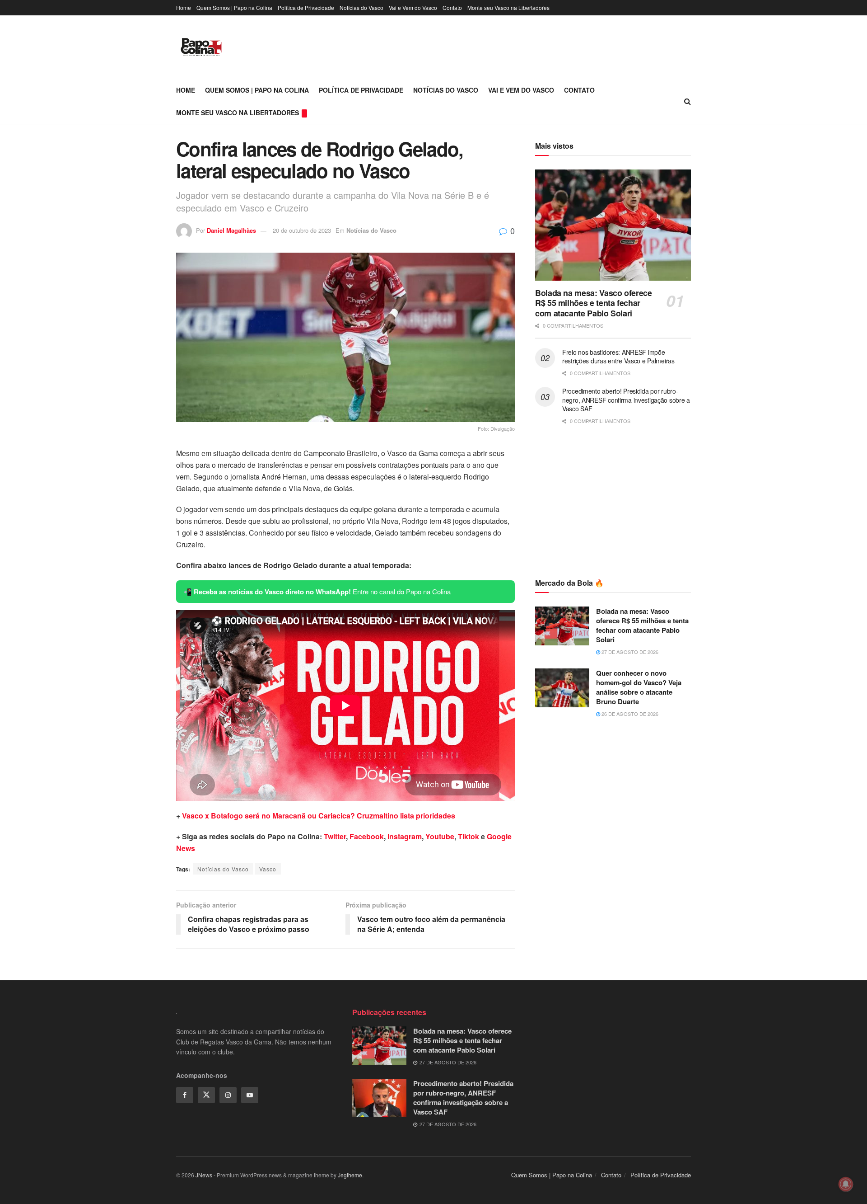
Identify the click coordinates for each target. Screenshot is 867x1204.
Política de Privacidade (306, 7)
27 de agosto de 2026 (629, 651)
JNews (204, 1175)
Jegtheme (350, 1175)
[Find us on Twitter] (206, 1095)
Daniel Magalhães (231, 230)
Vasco (267, 869)
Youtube (439, 836)
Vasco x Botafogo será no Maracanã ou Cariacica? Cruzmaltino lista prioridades (318, 815)
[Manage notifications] (846, 1184)
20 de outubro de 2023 (302, 230)
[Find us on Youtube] (249, 1095)
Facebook (367, 836)
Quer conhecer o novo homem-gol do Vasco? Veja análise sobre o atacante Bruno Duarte (638, 687)
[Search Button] (687, 101)
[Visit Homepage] (201, 47)
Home (183, 7)
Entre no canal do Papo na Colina (402, 591)
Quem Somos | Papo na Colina (234, 7)
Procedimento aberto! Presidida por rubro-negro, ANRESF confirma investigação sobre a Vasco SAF (626, 399)
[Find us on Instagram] (228, 1095)
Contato (452, 7)
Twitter (335, 836)
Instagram (404, 836)
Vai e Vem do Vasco (413, 7)
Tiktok (468, 836)
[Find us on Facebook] (184, 1095)
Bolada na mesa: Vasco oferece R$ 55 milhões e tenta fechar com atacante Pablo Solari (593, 303)
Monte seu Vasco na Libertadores (508, 7)
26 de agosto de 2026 (629, 713)
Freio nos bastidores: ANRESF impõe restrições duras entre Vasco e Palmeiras (618, 357)
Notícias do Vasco (361, 7)
